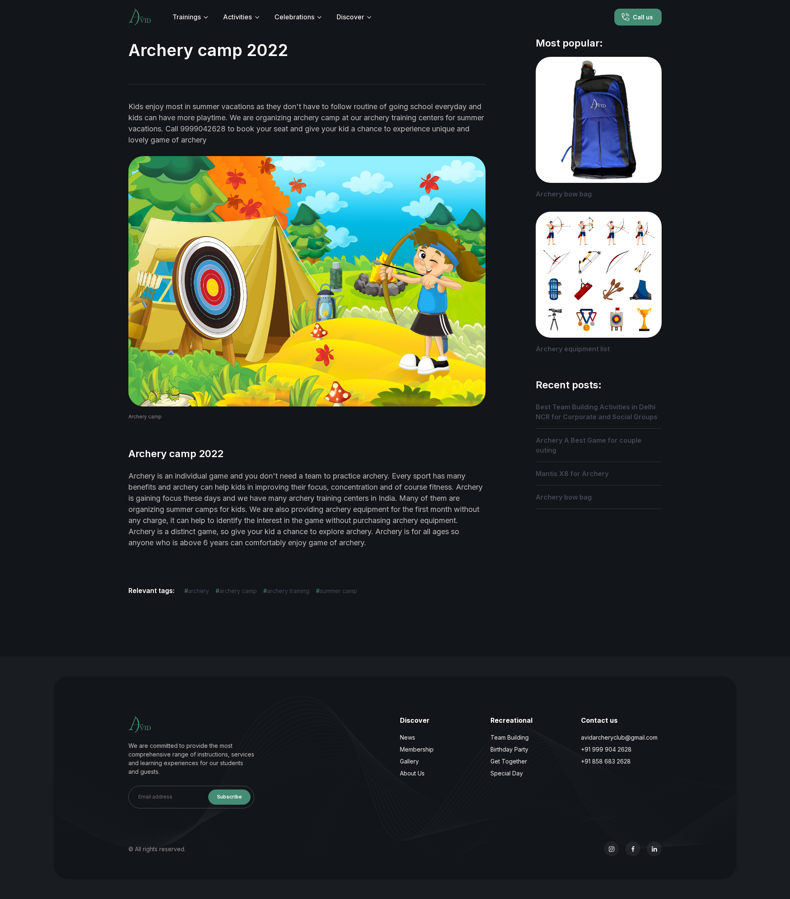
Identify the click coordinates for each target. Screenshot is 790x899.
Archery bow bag (564, 194)
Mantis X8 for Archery (572, 473)
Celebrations (294, 17)
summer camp (336, 590)
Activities (237, 17)
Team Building (509, 737)
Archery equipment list (573, 349)
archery (196, 590)
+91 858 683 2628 (606, 761)
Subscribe (229, 797)
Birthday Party (509, 749)
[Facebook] (632, 848)
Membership (417, 749)
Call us (643, 17)
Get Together (508, 761)
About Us (412, 773)
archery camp (236, 590)
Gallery (409, 761)
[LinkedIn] (654, 848)
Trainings (186, 17)
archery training (286, 590)
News (407, 737)
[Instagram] (611, 848)
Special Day (506, 773)
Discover (350, 17)
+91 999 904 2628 (606, 749)
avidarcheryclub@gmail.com (619, 737)
